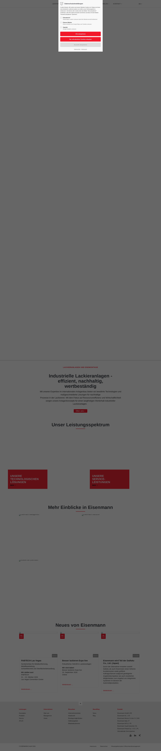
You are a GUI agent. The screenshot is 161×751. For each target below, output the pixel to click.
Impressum (84, 49)
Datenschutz (77, 49)
